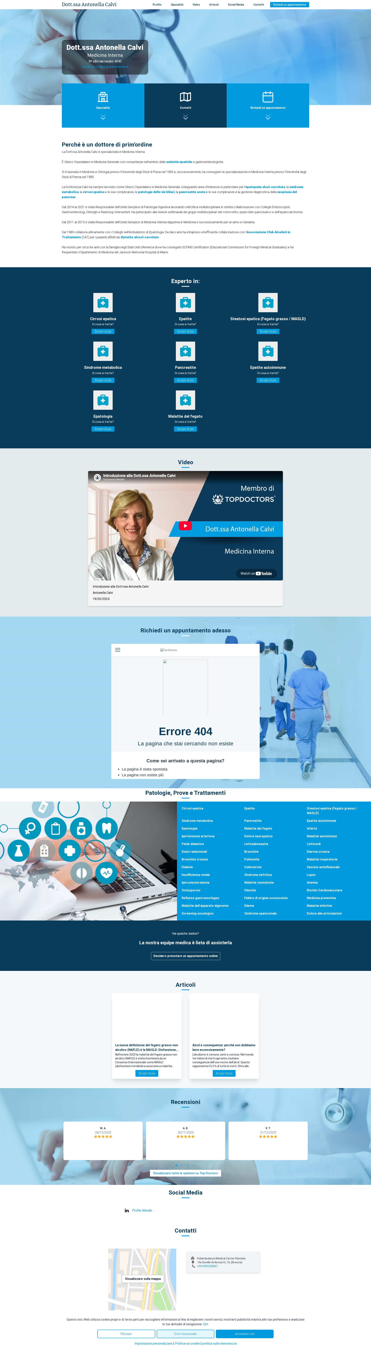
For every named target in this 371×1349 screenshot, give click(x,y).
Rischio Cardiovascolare (324, 890)
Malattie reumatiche (259, 882)
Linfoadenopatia (256, 844)
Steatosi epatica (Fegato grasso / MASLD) (332, 811)
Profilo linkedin (142, 1210)
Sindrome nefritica (258, 875)
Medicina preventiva (321, 898)
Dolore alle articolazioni (324, 913)
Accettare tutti (244, 1334)
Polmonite (251, 859)
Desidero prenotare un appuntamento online (185, 956)
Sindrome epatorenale (260, 913)
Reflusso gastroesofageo (200, 898)
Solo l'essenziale (185, 1334)
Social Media (236, 4)
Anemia (312, 882)
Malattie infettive (319, 906)
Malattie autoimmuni (322, 836)
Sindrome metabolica (197, 821)
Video (196, 4)
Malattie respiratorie (322, 859)
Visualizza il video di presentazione (105, 67)
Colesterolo (253, 867)
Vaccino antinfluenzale (323, 867)
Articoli (214, 4)
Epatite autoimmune (321, 821)
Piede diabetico (193, 844)
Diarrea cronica (318, 852)
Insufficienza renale (196, 875)
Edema (249, 906)
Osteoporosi (191, 890)
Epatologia (189, 828)
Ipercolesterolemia (195, 882)
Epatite (249, 808)
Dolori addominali (194, 852)
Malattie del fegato (258, 828)
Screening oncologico (198, 913)
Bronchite (251, 852)
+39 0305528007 (207, 1266)
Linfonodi (314, 844)
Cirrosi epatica (192, 808)
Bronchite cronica (195, 859)
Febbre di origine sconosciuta (266, 898)
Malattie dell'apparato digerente (205, 906)
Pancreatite (253, 821)
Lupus (311, 875)
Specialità (177, 4)
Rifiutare (126, 1334)
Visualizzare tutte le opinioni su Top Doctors (185, 1173)
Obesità (250, 890)
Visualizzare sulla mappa (143, 1279)
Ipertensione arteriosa (198, 836)
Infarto (312, 828)
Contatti (258, 4)
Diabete (187, 867)
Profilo (157, 4)
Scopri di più (103, 331)
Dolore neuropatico (258, 836)
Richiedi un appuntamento (289, 4)
